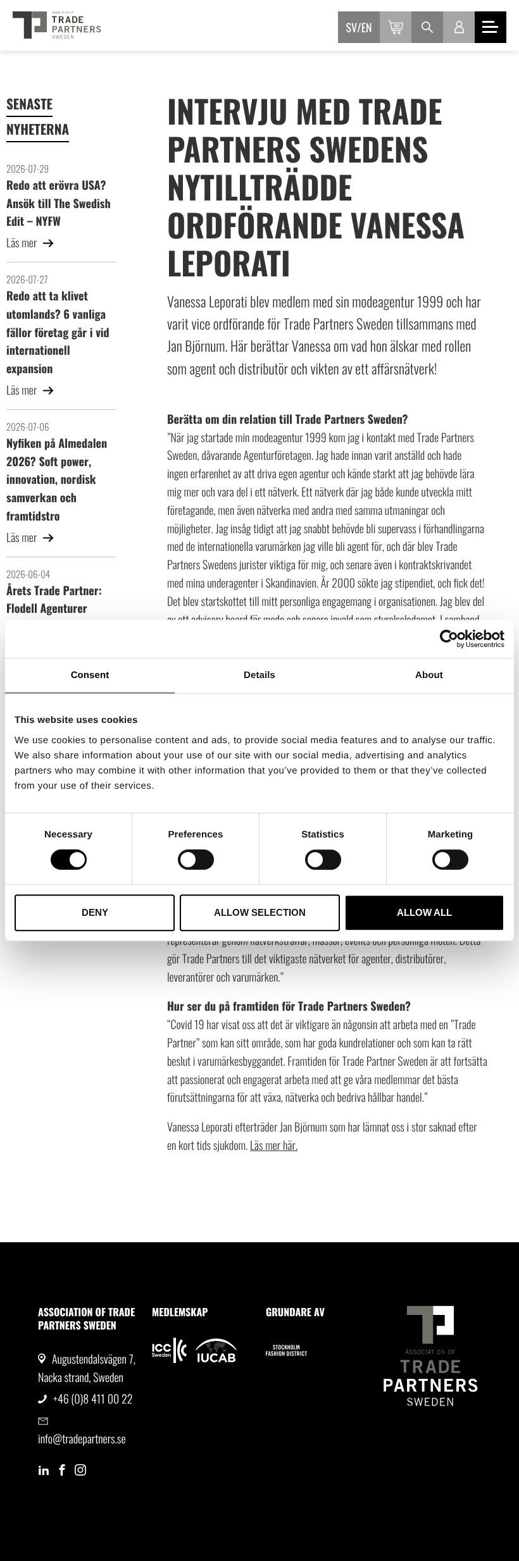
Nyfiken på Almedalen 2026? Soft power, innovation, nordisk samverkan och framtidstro (56, 479)
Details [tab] (259, 675)
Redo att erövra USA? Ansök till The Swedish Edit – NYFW (58, 203)
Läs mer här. (273, 1145)
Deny (95, 912)
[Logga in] (459, 27)
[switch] (196, 859)
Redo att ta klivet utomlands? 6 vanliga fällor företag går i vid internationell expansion (57, 332)
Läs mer (22, 243)
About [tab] (429, 675)
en (366, 28)
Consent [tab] (90, 675)
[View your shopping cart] (395, 27)
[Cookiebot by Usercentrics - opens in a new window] (449, 638)
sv (352, 28)
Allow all (424, 912)
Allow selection (260, 912)
